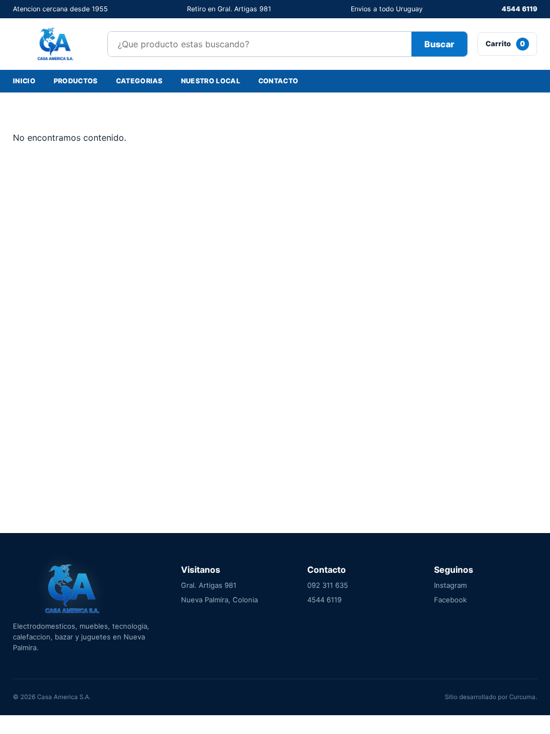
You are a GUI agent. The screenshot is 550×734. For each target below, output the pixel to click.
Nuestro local (210, 81)
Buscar (439, 44)
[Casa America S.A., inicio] (55, 44)
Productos (76, 81)
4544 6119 (519, 9)
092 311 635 (327, 585)
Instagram (450, 585)
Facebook (450, 599)
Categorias (139, 81)
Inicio (24, 81)
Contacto (278, 81)
